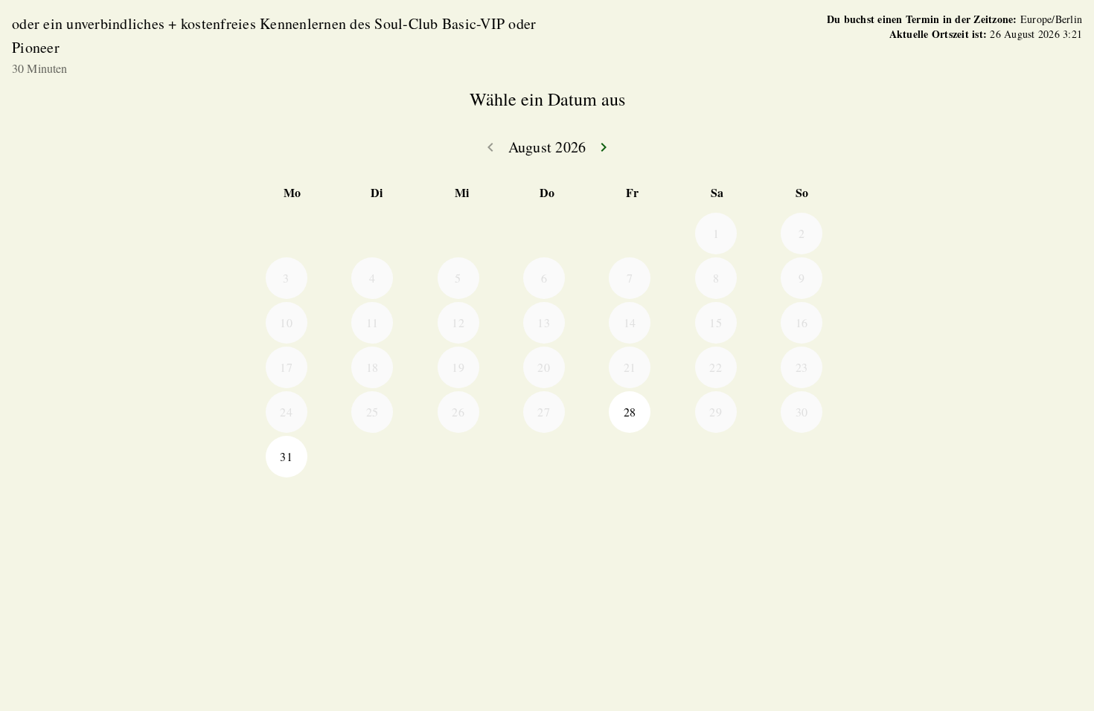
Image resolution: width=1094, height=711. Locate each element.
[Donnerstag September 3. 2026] (544, 456)
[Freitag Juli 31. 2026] (629, 233)
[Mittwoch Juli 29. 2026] (458, 233)
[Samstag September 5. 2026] (716, 456)
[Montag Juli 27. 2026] (286, 233)
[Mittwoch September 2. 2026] (458, 456)
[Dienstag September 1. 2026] (372, 456)
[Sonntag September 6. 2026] (801, 456)
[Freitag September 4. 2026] (629, 456)
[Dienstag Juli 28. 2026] (372, 233)
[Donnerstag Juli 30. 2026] (544, 233)
